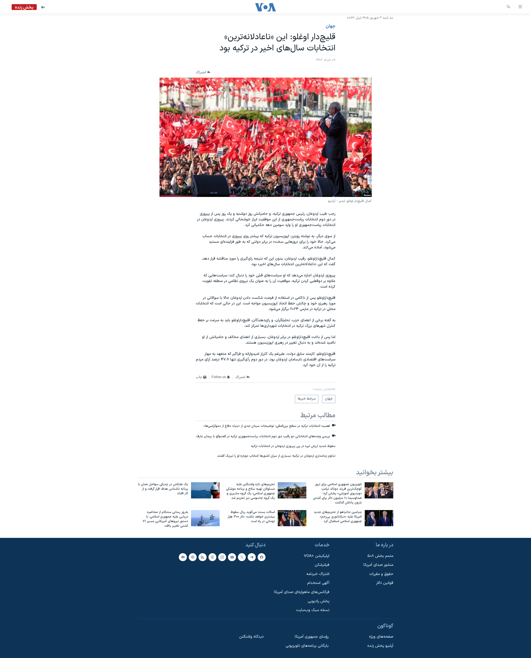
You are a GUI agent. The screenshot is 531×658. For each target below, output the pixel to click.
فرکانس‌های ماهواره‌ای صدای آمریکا (301, 592)
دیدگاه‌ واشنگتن (251, 637)
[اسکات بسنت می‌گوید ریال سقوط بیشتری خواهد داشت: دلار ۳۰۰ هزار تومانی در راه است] (292, 518)
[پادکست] (193, 557)
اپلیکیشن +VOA (316, 556)
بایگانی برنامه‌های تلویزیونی (307, 646)
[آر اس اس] (202, 557)
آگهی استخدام (318, 583)
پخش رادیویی (318, 601)
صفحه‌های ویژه (381, 637)
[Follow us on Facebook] (262, 557)
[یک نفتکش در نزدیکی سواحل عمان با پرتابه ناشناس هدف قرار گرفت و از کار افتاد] (205, 490)
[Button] (203, 72)
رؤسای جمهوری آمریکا (312, 637)
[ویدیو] (43, 7)
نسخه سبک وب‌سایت (312, 610)
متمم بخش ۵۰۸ (380, 556)
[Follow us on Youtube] (232, 557)
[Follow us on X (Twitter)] (242, 557)
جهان (330, 26)
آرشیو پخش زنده (380, 646)
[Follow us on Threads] (212, 557)
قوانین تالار (384, 583)
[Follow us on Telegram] (252, 557)
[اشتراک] (183, 557)
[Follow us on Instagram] (222, 557)
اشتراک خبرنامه (317, 574)
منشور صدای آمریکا (378, 565)
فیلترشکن (322, 565)
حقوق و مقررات (381, 574)
